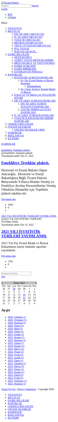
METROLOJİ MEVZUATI (28, 42)
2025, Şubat (16, 343)
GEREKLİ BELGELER (20, 124)
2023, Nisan (16, 369)
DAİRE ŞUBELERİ (24, 66)
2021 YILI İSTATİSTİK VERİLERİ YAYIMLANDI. (24, 233)
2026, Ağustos (17, 317)
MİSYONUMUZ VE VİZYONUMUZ (34, 63)
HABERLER (15, 132)
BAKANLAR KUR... (25, 51)
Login (4, 9)
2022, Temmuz (17, 380)
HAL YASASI (21, 48)
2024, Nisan (16, 351)
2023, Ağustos (17, 363)
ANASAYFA (15, 28)
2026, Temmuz (17, 320)
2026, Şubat (16, 331)
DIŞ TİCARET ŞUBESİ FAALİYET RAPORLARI (35, 105)
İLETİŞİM (13, 138)
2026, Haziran (17, 322)
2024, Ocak (15, 354)
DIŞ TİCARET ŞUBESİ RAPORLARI (34, 100)
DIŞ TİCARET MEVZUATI (29, 34)
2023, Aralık (16, 357)
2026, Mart (15, 328)
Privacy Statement (26, 389)
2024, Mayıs (16, 349)
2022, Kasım (16, 372)
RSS (10, 14)
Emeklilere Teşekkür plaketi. (25, 163)
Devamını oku (8, 199)
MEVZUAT (14, 31)
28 (14, 288)
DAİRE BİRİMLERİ (25, 69)
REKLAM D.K (16, 135)
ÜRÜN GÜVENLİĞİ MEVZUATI (32, 45)
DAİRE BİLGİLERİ (18, 54)
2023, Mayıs (16, 366)
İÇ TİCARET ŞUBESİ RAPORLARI (34, 115)
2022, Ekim (15, 375)
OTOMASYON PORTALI (28, 71)
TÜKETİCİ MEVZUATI (27, 40)
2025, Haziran (17, 340)
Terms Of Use (8, 389)
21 (24, 297)
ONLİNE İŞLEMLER (19, 127)
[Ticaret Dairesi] (10, 2)
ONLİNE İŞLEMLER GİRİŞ (29, 129)
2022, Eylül (15, 378)
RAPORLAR (15, 74)
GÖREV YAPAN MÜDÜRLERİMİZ (33, 60)
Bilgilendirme (34, 86)
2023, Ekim (15, 360)
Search (35, 5)
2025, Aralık (16, 334)
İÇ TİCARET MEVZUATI (28, 37)
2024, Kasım (16, 346)
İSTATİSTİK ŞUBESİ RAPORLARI (33, 77)
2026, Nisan (16, 325)
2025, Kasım (16, 337)
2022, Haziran (17, 383)
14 (24, 294)
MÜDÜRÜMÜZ (23, 57)
